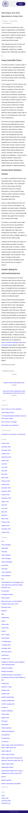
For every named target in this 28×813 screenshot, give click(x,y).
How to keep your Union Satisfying (11, 409)
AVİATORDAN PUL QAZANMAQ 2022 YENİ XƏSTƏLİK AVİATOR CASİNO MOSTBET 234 (12, 585)
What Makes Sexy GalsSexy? (10, 425)
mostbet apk (5, 655)
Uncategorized (5, 738)
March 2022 (4, 518)
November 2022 (6, 491)
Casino (3, 621)
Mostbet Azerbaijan (7, 668)
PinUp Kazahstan (6, 728)
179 (2, 541)
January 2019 (5, 532)
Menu (20, 4)
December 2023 (6, 446)
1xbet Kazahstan (6, 572)
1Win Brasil (4, 548)
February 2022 (5, 522)
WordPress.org (5, 803)
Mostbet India (5, 690)
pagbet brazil (5, 717)
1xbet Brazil (4, 565)
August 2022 (5, 501)
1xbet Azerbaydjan (6, 562)
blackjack (4, 610)
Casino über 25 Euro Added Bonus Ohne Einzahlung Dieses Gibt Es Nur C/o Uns (14, 392)
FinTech (3, 631)
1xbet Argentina (5, 555)
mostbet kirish (5, 693)
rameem (5, 21)
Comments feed (6, 800)
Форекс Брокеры (6, 780)
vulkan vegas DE (6, 751)
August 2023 (5, 460)
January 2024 (5, 443)
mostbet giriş (5, 683)
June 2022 (4, 508)
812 (2, 579)
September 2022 (6, 498)
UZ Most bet (5, 741)
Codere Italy (4, 628)
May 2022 (4, 511)
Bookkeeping (5, 617)
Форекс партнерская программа (11, 783)
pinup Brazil (4, 724)
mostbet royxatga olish (8, 704)
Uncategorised (5, 734)
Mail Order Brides (6, 651)
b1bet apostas (5, 598)
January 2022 (5, 525)
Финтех (3, 776)
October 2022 (5, 494)
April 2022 (4, 515)
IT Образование (6, 641)
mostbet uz (4, 707)
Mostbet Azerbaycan (7, 671)
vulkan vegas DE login (7, 754)
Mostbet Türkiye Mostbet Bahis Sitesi (14, 382)
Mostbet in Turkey (6, 687)
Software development (7, 731)
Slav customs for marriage (9, 422)
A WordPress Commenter (8, 434)
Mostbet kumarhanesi (7, 697)
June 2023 (4, 467)
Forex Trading (5, 634)
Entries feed (4, 798)
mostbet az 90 (5, 658)
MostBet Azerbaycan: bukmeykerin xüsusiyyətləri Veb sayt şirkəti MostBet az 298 (13, 677)
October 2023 (5, 453)
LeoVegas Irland (6, 648)
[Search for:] (14, 400)
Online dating (5, 714)
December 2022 (6, 488)
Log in (3, 795)
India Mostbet (5, 638)
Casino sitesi (5, 624)
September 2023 (6, 457)
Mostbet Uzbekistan (7, 711)
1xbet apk (4, 551)
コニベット (4, 787)
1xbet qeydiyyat (5, 575)
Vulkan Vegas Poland (7, 764)
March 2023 (4, 477)
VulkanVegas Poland (7, 767)
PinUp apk (4, 721)
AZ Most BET (5, 591)
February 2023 (5, 481)
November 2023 (6, 450)
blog (2, 614)
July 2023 (4, 464)
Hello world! (21, 434)
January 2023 (5, 484)
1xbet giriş (4, 568)
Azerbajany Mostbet (7, 594)
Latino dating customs (7, 412)
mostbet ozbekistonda (7, 700)
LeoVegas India (5, 645)
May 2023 (4, 470)
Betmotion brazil (6, 607)
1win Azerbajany (6, 544)
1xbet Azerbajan (6, 558)
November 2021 (6, 529)
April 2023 (4, 474)
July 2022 (4, 505)
